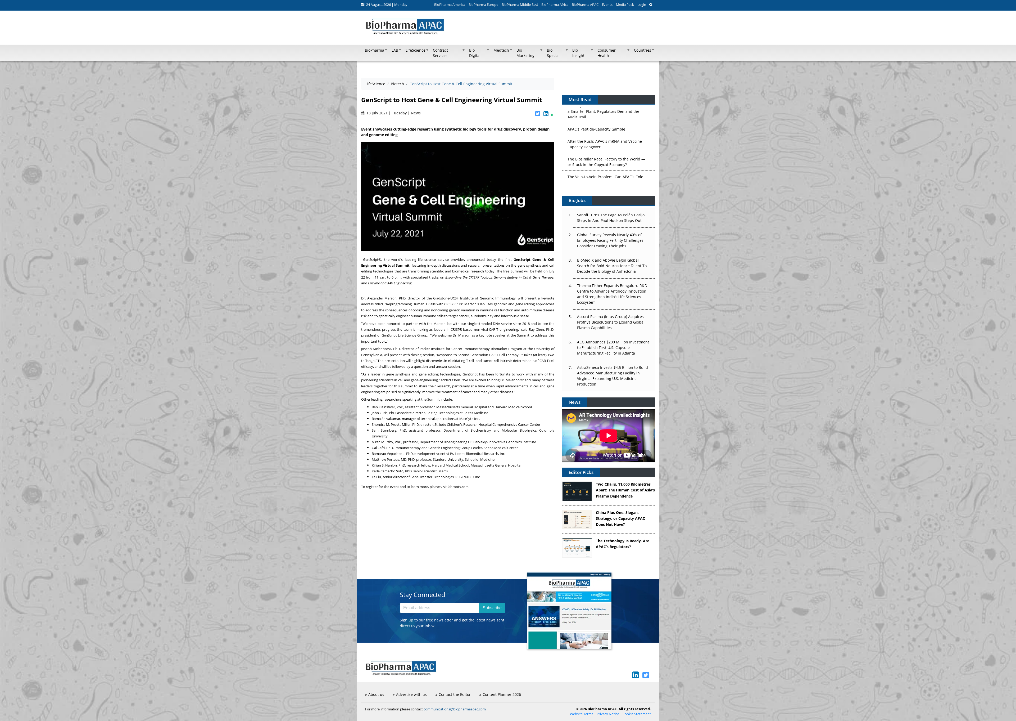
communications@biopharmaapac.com (455, 709)
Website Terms (581, 714)
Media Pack (625, 4)
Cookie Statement (637, 714)
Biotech (397, 83)
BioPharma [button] (374, 50)
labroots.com (458, 486)
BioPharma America (449, 4)
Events (607, 4)
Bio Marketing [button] (525, 53)
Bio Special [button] (553, 53)
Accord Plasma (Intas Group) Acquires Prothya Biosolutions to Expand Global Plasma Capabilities (611, 322)
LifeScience (375, 83)
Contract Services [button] (440, 53)
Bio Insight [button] (578, 53)
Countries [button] (642, 50)
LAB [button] (395, 50)
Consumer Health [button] (606, 53)
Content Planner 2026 (502, 694)
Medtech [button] (501, 50)
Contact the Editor (455, 694)
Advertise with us (411, 694)
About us (376, 694)
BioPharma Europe (483, 4)
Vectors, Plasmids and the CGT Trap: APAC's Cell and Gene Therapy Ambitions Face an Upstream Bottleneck (606, 169)
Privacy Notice (608, 714)
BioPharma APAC (585, 4)
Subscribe (492, 608)
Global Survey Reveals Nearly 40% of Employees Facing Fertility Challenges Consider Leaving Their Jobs (610, 240)
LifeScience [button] (415, 50)
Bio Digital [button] (474, 53)
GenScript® (372, 259)
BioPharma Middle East (520, 4)
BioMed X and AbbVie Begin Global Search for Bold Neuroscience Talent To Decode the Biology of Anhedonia (612, 266)
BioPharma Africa (554, 4)
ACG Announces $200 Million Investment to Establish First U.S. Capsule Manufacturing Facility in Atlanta (613, 347)
